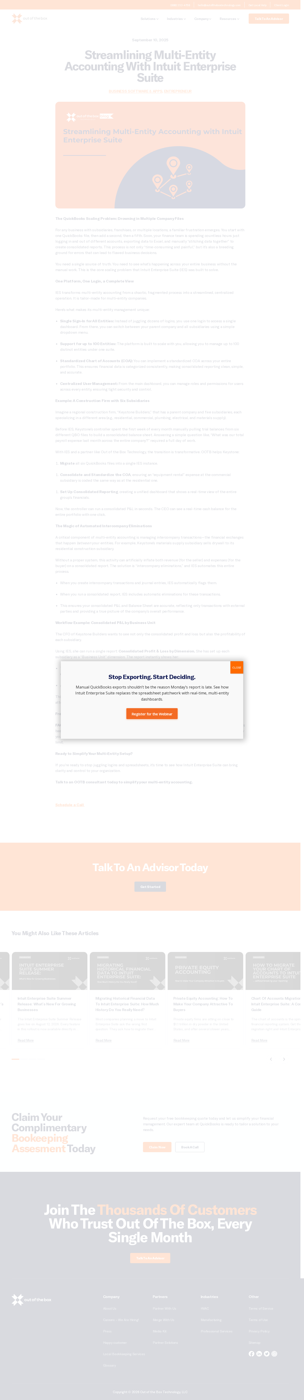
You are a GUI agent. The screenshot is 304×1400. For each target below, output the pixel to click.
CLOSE (236, 667)
